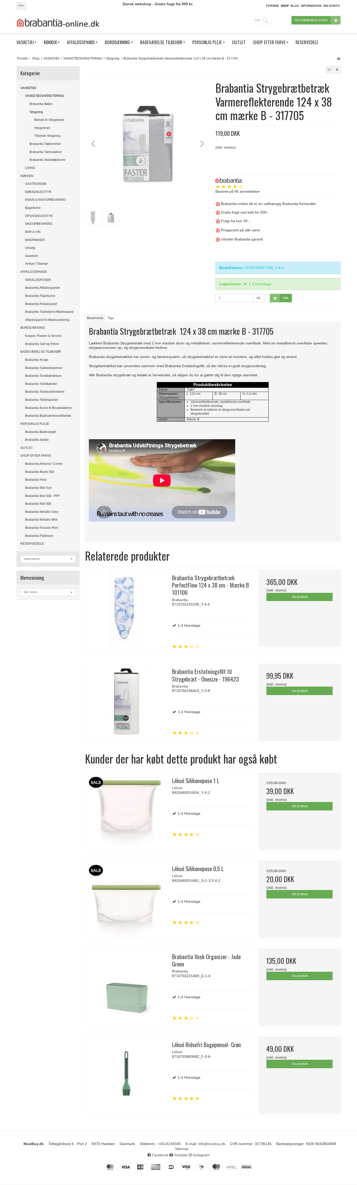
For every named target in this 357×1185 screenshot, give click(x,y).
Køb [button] (286, 298)
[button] (329, 69)
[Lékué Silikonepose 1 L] (126, 811)
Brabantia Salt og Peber (42, 344)
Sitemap (181, 1149)
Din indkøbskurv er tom (311, 20)
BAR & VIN (33, 232)
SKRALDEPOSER (38, 280)
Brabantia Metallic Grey (41, 512)
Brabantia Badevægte (40, 432)
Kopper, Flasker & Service (43, 336)
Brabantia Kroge (36, 360)
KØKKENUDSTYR (38, 192)
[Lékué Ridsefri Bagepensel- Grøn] (126, 1075)
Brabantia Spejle (37, 440)
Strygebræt (42, 128)
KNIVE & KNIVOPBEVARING (45, 200)
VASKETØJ (28, 88)
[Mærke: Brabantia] (228, 180)
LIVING (30, 168)
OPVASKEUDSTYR (39, 216)
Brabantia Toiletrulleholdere (45, 392)
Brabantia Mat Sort (38, 488)
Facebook (159, 1155)
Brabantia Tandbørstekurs (43, 376)
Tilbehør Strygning (47, 136)
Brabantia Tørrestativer (46, 152)
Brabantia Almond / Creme (43, 464)
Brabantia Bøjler (41, 104)
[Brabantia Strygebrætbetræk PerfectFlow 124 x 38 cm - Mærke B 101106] (126, 608)
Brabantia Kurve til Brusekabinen (48, 408)
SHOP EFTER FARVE (35, 455)
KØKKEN (26, 176)
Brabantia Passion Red (41, 528)
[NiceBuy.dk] (58, 22)
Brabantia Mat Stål (38, 504)
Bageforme (33, 208)
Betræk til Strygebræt (49, 120)
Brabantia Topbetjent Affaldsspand (49, 312)
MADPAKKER (35, 240)
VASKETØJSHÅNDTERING (44, 96)
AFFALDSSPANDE (33, 272)
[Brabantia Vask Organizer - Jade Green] (126, 987)
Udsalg (30, 248)
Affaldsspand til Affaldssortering (47, 320)
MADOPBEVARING (39, 224)
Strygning (36, 112)
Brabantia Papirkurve (40, 296)
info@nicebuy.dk (211, 1144)
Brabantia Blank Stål (39, 472)
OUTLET (26, 448)
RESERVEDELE (32, 543)
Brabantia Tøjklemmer (45, 144)
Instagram (201, 1155)
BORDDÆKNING (32, 328)
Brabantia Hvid (35, 480)
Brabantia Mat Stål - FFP (42, 496)
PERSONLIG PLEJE (34, 424)
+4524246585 (169, 1144)
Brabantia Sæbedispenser (43, 368)
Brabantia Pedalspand (41, 304)
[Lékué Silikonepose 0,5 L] (126, 899)
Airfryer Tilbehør (36, 264)
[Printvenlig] (339, 58)
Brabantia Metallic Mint (41, 519)
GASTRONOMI (35, 184)
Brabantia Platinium (39, 536)
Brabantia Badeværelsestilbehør (48, 416)
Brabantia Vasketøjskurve (48, 160)
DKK (21, 5)
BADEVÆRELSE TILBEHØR (40, 352)
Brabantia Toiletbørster (41, 384)
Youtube (180, 1155)
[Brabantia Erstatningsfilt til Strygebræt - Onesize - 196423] (126, 702)
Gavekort (31, 256)
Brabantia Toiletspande (41, 400)
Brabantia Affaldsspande (42, 288)
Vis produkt (300, 597)
